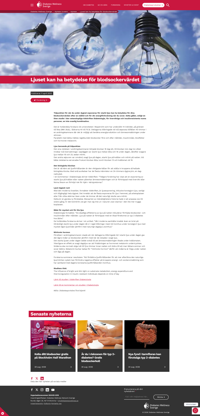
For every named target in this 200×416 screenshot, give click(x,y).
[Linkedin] (47, 389)
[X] (36, 389)
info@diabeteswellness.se (68, 401)
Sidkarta (47, 403)
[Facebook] (32, 389)
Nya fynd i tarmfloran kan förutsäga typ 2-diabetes (144, 356)
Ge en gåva (102, 5)
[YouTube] (53, 389)
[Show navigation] (32, 5)
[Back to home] (49, 5)
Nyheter (74, 11)
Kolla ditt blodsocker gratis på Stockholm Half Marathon (52, 356)
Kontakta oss (56, 403)
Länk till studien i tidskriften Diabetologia (72, 279)
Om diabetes (88, 5)
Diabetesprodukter (152, 5)
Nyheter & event (131, 5)
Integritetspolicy (37, 403)
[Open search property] (167, 5)
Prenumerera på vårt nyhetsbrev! (133, 390)
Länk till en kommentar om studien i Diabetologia (76, 285)
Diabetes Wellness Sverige (41, 11)
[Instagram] (42, 389)
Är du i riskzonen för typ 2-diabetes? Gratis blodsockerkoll (98, 358)
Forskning (115, 5)
